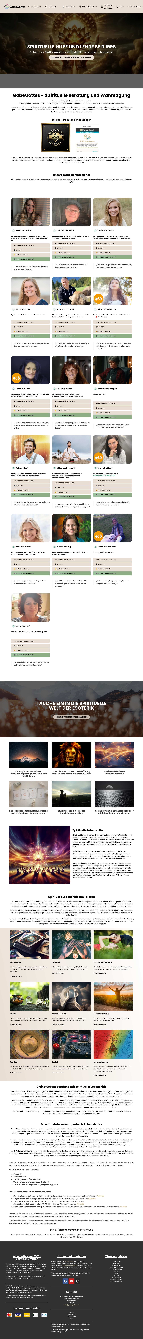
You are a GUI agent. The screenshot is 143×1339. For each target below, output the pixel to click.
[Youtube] (71, 1281)
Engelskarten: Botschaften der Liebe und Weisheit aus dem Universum (28, 812)
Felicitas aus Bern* (106, 230)
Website (100, 1196)
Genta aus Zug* (23, 388)
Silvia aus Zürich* (23, 547)
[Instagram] (77, 1281)
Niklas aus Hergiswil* (66, 468)
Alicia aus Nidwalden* (107, 309)
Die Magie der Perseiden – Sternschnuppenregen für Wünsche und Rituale (29, 773)
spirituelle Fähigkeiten (112, 160)
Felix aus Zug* (22, 468)
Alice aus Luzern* (24, 230)
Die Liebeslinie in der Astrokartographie (114, 772)
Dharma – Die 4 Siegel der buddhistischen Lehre (71, 812)
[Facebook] (65, 1281)
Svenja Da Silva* (105, 468)
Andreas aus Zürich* (66, 309)
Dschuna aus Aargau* (108, 388)
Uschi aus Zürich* (23, 309)
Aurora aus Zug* (64, 547)
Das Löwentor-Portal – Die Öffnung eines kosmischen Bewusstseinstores (71, 772)
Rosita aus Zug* (23, 626)
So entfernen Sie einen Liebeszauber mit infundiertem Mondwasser (114, 812)
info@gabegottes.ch (71, 1305)
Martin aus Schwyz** (107, 547)
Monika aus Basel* (65, 388)
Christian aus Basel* (66, 230)
